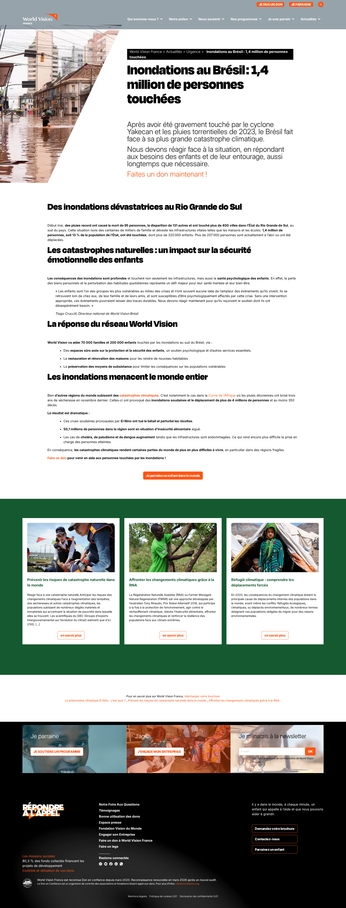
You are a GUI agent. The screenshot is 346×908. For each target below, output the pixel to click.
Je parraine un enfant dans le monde (173, 476)
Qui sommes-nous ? (143, 19)
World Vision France (146, 52)
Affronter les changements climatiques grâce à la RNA (244, 700)
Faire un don (56, 458)
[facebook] (111, 863)
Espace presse (110, 822)
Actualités (308, 19)
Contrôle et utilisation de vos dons (48, 871)
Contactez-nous (267, 839)
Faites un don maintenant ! (167, 174)
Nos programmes (244, 19)
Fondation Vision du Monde (120, 828)
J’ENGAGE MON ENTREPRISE (159, 752)
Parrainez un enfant (269, 849)
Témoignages (109, 810)
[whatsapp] (121, 863)
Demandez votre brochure (275, 829)
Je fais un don (270, 4)
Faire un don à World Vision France (125, 840)
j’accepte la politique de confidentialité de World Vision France (283, 760)
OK (310, 751)
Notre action (178, 19)
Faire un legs (108, 846)
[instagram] (100, 863)
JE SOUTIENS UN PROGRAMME (56, 752)
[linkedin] (116, 863)
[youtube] (105, 863)
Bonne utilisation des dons (119, 816)
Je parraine (301, 4)
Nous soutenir (209, 19)
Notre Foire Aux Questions (119, 804)
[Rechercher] (321, 4)
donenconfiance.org (187, 883)
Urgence (193, 52)
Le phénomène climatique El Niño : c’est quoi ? (95, 700)
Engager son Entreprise (117, 834)
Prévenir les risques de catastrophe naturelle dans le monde (167, 700)
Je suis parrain (279, 19)
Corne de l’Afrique (222, 395)
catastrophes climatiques (139, 395)
